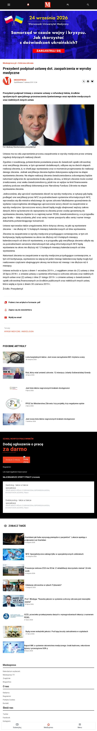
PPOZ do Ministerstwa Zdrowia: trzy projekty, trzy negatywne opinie (55, 403)
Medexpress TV (9, 675)
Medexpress (20, 80)
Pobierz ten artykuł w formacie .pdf (24, 302)
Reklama (6, 693)
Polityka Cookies (9, 700)
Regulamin (7, 467)
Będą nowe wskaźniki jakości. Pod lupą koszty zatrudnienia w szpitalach (57, 631)
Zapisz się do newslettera (20, 310)
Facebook (6, 718)
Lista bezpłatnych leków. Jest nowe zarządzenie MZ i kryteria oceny (55, 357)
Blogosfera (7, 682)
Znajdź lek (6, 678)
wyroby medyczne (12, 331)
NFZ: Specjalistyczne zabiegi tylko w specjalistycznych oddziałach (55, 554)
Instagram (7, 721)
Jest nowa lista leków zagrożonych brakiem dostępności (50, 419)
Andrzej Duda (28, 331)
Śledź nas (8, 707)
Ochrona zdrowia (25, 63)
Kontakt (6, 703)
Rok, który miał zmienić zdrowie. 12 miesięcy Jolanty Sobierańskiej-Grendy (58, 372)
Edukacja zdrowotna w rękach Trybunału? (44, 585)
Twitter (5, 714)
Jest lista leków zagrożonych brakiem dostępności (48, 388)
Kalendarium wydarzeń (11, 671)
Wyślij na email (15, 317)
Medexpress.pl (9, 63)
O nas (6, 686)
